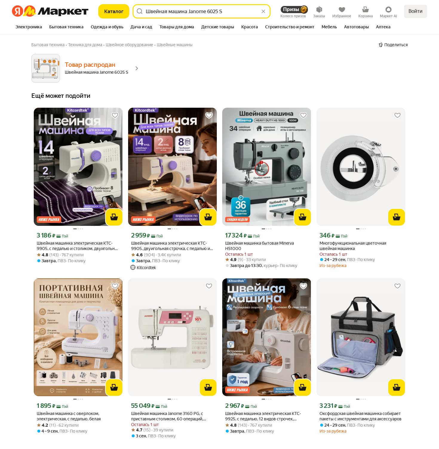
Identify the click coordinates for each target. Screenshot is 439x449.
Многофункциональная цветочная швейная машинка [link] (353, 246)
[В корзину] (114, 217)
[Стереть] (263, 11)
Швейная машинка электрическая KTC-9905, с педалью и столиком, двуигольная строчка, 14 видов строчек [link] (78, 246)
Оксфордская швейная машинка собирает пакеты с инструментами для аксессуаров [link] (361, 416)
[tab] (29, 27)
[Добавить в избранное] (115, 115)
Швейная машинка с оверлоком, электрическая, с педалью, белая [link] (69, 416)
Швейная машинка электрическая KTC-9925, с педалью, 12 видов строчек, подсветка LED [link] (263, 416)
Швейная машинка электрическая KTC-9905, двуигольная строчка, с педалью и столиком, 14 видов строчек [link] (170, 246)
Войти (416, 11)
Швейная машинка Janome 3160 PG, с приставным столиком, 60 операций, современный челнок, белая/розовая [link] (167, 416)
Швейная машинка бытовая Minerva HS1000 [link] (259, 246)
